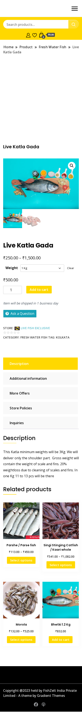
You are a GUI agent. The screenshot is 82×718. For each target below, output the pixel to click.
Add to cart (39, 289)
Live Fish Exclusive (35, 328)
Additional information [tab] (28, 378)
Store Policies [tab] (21, 408)
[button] (71, 165)
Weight (11, 267)
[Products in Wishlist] (34, 34)
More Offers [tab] (20, 393)
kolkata (62, 337)
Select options (21, 560)
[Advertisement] (41, 99)
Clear (70, 268)
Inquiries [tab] (17, 423)
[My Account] (28, 34)
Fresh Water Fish (33, 337)
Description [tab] (19, 363)
